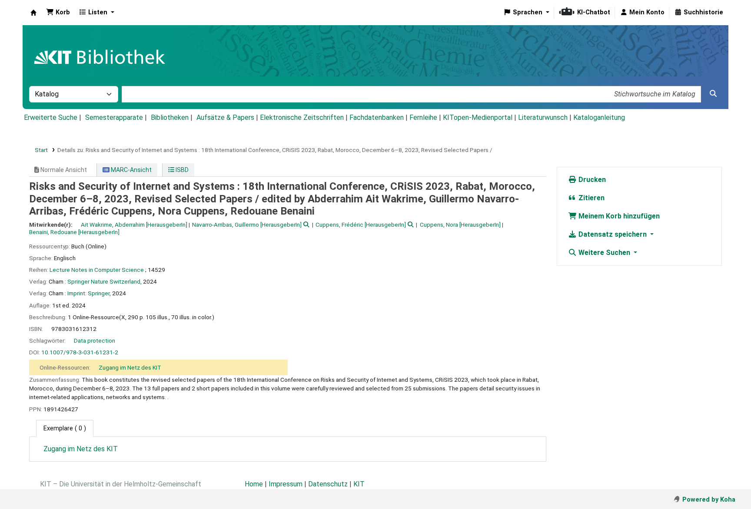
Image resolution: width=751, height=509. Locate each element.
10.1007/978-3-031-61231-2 (79, 352)
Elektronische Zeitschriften (302, 117)
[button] (58, 12)
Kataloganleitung (599, 117)
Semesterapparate (114, 117)
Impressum (285, 484)
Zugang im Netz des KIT (130, 367)
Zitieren (591, 198)
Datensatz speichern (612, 234)
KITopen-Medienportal (477, 117)
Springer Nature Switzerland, (104, 281)
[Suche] (713, 94)
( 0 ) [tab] (64, 428)
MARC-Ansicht (131, 169)
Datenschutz (328, 484)
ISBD (181, 169)
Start (41, 149)
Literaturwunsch (543, 117)
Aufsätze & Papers (225, 117)
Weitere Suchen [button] (604, 252)
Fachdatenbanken (376, 117)
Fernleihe (423, 117)
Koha (33, 13)
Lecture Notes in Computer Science (97, 269)
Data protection (94, 340)
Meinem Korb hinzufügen (618, 216)
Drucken (591, 179)
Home (254, 484)
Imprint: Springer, (89, 293)
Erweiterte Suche (50, 117)
